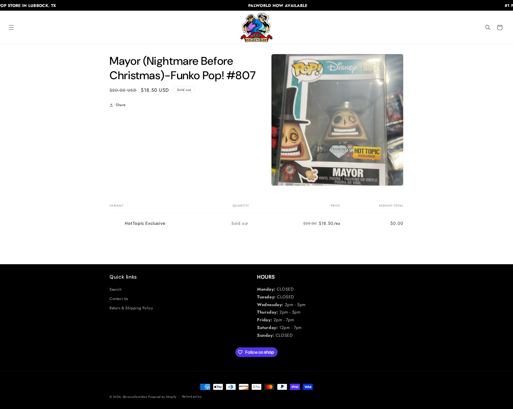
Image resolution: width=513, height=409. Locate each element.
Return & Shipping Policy (131, 308)
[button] (11, 27)
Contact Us (119, 298)
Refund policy (192, 396)
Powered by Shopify (162, 397)
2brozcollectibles (135, 397)
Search (116, 289)
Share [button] (121, 104)
